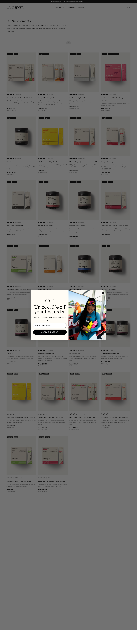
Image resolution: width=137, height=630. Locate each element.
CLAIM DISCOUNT (49, 332)
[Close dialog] (103, 293)
